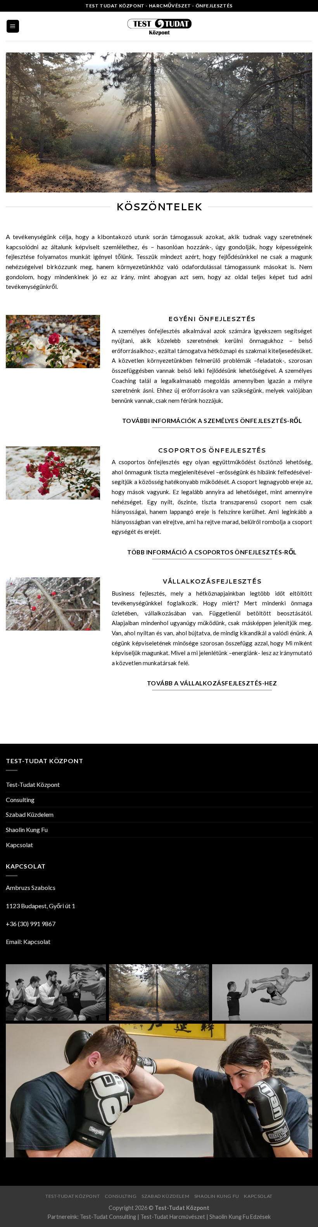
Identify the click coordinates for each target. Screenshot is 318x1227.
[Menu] (13, 26)
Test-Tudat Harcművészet (172, 1216)
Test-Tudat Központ (33, 784)
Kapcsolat (19, 844)
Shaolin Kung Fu (27, 829)
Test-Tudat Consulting (108, 1216)
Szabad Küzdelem (30, 814)
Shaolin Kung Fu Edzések (240, 1216)
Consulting (20, 799)
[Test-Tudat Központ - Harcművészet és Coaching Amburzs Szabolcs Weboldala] (159, 26)
